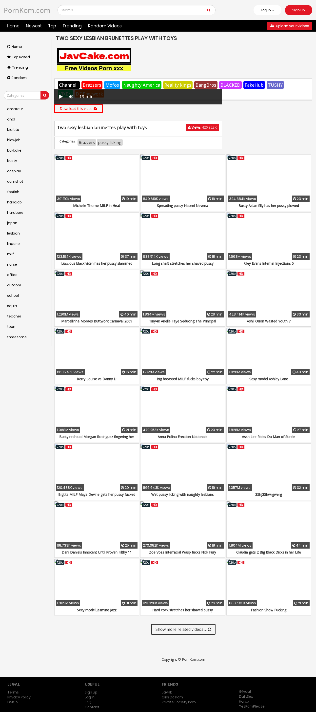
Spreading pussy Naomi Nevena (182, 205)
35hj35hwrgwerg (268, 494)
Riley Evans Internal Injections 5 (268, 263)
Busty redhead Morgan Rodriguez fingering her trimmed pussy (96, 439)
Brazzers (92, 85)
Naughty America (141, 85)
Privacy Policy (19, 697)
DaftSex (246, 696)
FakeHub (254, 85)
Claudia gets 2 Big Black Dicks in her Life (268, 552)
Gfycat (245, 691)
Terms (13, 692)
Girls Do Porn (172, 697)
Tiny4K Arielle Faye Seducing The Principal (182, 321)
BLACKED (230, 85)
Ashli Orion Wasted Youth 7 (269, 321)
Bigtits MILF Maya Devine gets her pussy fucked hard (96, 497)
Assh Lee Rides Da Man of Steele (268, 436)
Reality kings (177, 85)
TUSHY (275, 85)
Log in (90, 697)
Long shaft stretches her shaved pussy (183, 263)
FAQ (88, 702)
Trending (72, 26)
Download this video (77, 108)
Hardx (244, 701)
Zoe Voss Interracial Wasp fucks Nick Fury (182, 552)
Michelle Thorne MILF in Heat (96, 205)
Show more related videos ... (182, 629)
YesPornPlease (252, 706)
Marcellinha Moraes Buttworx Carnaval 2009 (96, 321)
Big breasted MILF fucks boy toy (183, 378)
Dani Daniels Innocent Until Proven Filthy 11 (97, 552)
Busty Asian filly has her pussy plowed (268, 205)
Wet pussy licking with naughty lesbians (182, 494)
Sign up (298, 10)
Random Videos (105, 26)
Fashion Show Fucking (268, 610)
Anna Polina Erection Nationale (182, 436)
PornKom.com (27, 10)
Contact (92, 707)
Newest (34, 26)
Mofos (112, 85)
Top (52, 26)
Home (13, 26)
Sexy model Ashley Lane (268, 378)
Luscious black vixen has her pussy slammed (96, 263)
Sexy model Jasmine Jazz (97, 610)
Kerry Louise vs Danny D (97, 378)
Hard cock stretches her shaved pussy (182, 610)
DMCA (12, 702)
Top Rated (21, 57)
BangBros (206, 85)
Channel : (69, 85)
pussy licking (109, 142)
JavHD (167, 692)
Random (19, 77)
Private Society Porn (179, 702)
